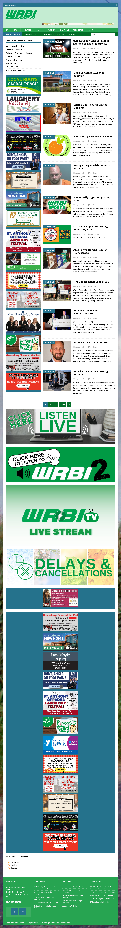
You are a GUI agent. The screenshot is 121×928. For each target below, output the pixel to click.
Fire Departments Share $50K (91, 281)
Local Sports (15, 865)
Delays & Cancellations (16, 49)
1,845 (62, 404)
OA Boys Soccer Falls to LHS (99, 902)
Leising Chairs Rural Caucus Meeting (90, 106)
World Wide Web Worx (62, 923)
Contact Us (20, 892)
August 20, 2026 (80, 257)
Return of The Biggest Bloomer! (19, 53)
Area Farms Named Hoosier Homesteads (90, 251)
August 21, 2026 (80, 80)
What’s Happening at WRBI (19, 40)
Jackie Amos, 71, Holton (70, 906)
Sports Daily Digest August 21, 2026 (91, 199)
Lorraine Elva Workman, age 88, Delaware (73, 902)
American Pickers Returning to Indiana (92, 373)
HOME (7, 30)
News (15, 30)
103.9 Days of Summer (15, 70)
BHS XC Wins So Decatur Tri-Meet (101, 895)
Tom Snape (93, 112)
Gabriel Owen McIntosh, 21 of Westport (72, 896)
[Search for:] (103, 34)
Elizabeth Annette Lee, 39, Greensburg (71, 891)
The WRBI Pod (78, 30)
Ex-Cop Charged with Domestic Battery (92, 167)
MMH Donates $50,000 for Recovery (88, 74)
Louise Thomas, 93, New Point (72, 887)
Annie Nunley (94, 48)
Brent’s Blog (11, 63)
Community (50, 30)
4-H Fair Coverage (13, 56)
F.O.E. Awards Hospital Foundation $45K (86, 312)
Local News (15, 862)
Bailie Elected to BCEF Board (90, 342)
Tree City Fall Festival (15, 46)
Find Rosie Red (12, 67)
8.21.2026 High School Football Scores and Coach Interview (91, 42)
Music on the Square (14, 60)
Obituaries (26, 30)
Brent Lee (92, 80)
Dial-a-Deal (64, 30)
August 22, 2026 (80, 48)
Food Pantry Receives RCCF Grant (93, 136)
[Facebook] (111, 5)
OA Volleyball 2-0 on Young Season (102, 892)
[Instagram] (116, 5)
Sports (37, 30)
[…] (84, 63)
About (91, 30)
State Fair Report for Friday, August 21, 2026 (90, 228)
